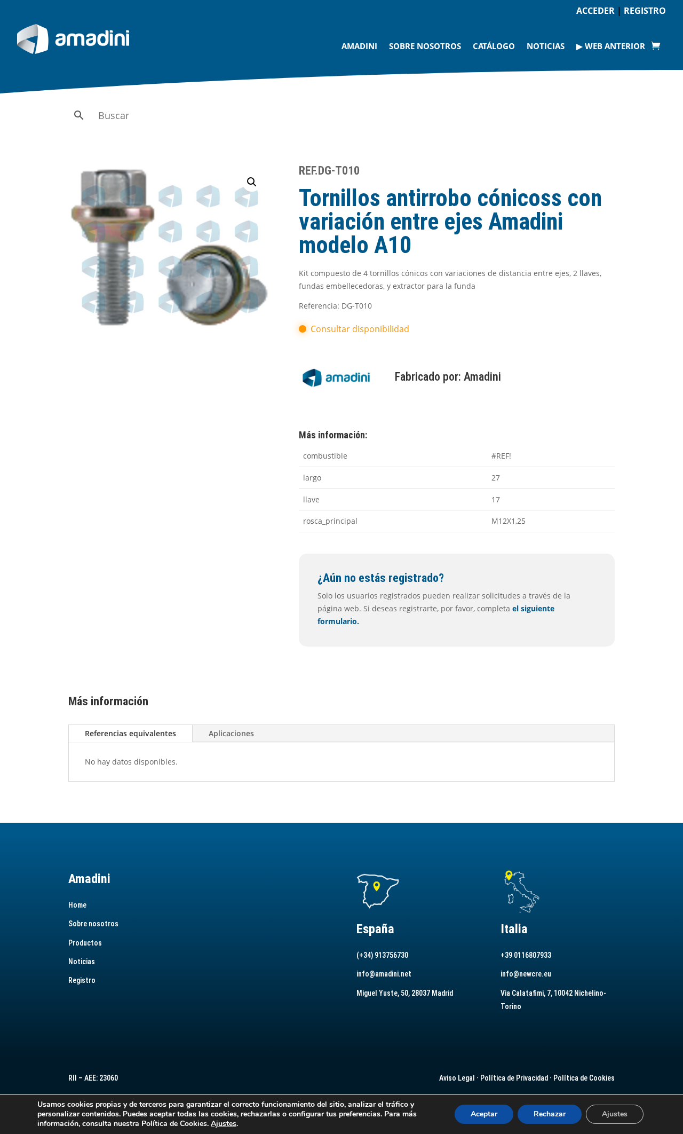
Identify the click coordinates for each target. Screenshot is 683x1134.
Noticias (546, 46)
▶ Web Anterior (610, 46)
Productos (85, 943)
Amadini (482, 376)
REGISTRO (645, 11)
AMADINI (359, 46)
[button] (251, 182)
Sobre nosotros (425, 46)
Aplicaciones (231, 733)
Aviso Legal (457, 1078)
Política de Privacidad (514, 1078)
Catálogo (494, 46)
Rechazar (550, 1114)
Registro (82, 980)
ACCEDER (595, 11)
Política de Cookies (584, 1078)
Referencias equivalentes (130, 733)
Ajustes (223, 1124)
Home (77, 905)
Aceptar (484, 1114)
